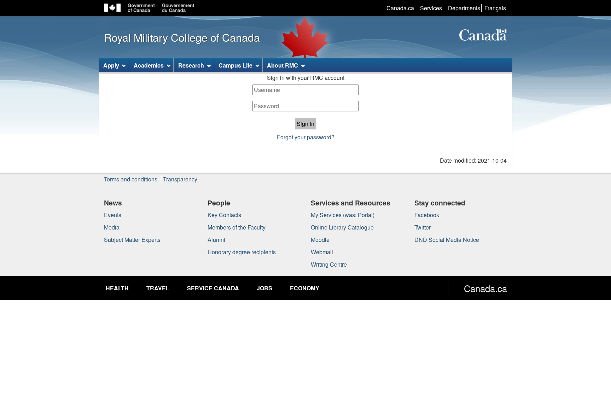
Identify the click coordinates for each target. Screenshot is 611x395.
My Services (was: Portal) (342, 215)
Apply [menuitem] (111, 65)
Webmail (322, 252)
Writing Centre (329, 264)
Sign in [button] (305, 124)
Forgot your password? (305, 137)
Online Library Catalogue (342, 227)
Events (112, 215)
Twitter (422, 227)
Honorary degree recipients (242, 252)
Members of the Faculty (237, 227)
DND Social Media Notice (446, 240)
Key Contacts (224, 215)
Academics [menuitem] (149, 65)
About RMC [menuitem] (282, 65)
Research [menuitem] (191, 65)
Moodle (320, 240)
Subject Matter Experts (132, 240)
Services (431, 8)
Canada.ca (400, 8)
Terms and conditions (130, 179)
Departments (464, 8)
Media (112, 227)
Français (495, 8)
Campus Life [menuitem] (235, 65)
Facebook (426, 215)
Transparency (180, 179)
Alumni (216, 240)
